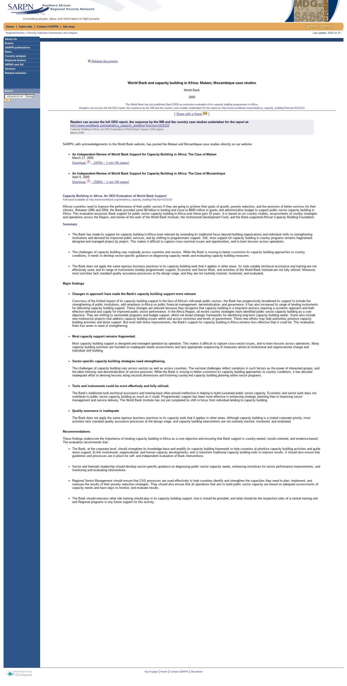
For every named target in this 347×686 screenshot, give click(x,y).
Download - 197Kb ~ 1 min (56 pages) (100, 163)
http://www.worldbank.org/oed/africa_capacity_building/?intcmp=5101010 (263, 108)
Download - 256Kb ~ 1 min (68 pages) (100, 182)
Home (10, 26)
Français (311, 26)
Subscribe (25, 26)
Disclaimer (197, 671)
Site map (69, 26)
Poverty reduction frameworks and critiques (53, 32)
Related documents (104, 61)
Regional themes (15, 32)
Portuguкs (326, 26)
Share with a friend (189, 114)
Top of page (151, 671)
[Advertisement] (228, 11)
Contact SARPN (47, 26)
